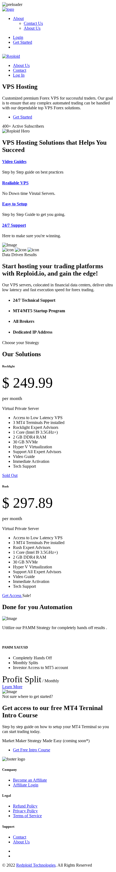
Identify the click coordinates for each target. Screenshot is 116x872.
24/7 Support (14, 225)
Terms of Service (27, 815)
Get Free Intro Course (31, 750)
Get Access (12, 595)
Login (18, 37)
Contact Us (33, 23)
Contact (19, 70)
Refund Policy (25, 806)
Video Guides (14, 161)
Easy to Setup (14, 204)
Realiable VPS (15, 183)
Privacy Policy (25, 811)
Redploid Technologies (36, 865)
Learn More (12, 686)
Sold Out (10, 475)
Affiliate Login (25, 785)
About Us (32, 28)
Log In (19, 75)
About (18, 18)
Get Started (22, 42)
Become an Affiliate (30, 780)
